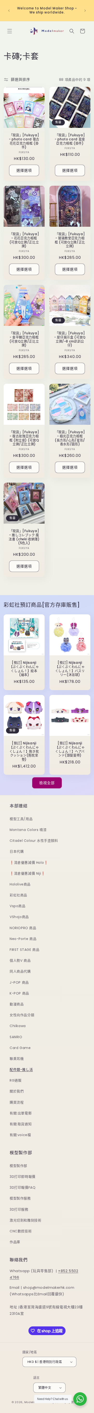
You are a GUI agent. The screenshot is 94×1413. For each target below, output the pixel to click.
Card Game (20, 1047)
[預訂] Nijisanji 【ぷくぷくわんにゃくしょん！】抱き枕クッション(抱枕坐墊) (24, 751)
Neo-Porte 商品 (23, 938)
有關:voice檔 (20, 1134)
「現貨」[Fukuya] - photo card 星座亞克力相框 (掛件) (70, 139)
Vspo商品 (18, 906)
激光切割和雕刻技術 (25, 1220)
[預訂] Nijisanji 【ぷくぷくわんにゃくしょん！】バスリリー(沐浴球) (70, 669)
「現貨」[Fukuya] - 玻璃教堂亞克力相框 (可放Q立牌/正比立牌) (70, 240)
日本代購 (17, 851)
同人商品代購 (20, 971)
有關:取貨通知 (21, 1124)
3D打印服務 (19, 1209)
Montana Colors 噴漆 (28, 829)
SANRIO (16, 1037)
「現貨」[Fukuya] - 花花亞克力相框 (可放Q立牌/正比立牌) (24, 240)
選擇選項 (24, 170)
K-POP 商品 (19, 993)
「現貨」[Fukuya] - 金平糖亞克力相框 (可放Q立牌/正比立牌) (24, 339)
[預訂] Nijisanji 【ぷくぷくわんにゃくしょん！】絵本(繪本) (24, 669)
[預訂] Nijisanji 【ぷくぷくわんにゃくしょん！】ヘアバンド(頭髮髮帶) (70, 749)
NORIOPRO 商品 (23, 928)
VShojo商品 (19, 916)
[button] (9, 31)
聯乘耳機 (17, 1058)
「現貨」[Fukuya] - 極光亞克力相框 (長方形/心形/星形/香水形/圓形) (70, 438)
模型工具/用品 (21, 818)
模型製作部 (18, 1165)
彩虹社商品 (18, 895)
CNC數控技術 (21, 1231)
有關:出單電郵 (21, 1113)
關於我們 (17, 1091)
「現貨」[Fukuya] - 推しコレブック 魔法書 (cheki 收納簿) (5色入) (24, 537)
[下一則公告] (85, 10)
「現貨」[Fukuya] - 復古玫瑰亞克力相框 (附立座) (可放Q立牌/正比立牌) (24, 438)
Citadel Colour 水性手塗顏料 (34, 840)
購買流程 (17, 1102)
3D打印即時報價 (22, 1176)
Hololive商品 (20, 884)
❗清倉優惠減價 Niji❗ (27, 873)
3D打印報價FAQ (22, 1187)
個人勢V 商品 (20, 960)
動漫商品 (17, 1004)
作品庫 (15, 1242)
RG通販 (15, 1080)
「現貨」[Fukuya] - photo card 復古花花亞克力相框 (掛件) (24, 141)
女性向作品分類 (22, 1015)
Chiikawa (18, 1025)
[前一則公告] (9, 10)
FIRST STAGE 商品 (24, 949)
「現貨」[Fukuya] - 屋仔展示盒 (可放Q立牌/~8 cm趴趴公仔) (70, 339)
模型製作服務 (20, 1198)
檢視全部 (47, 782)
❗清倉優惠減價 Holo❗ (29, 862)
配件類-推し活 (21, 1069)
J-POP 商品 (19, 982)
